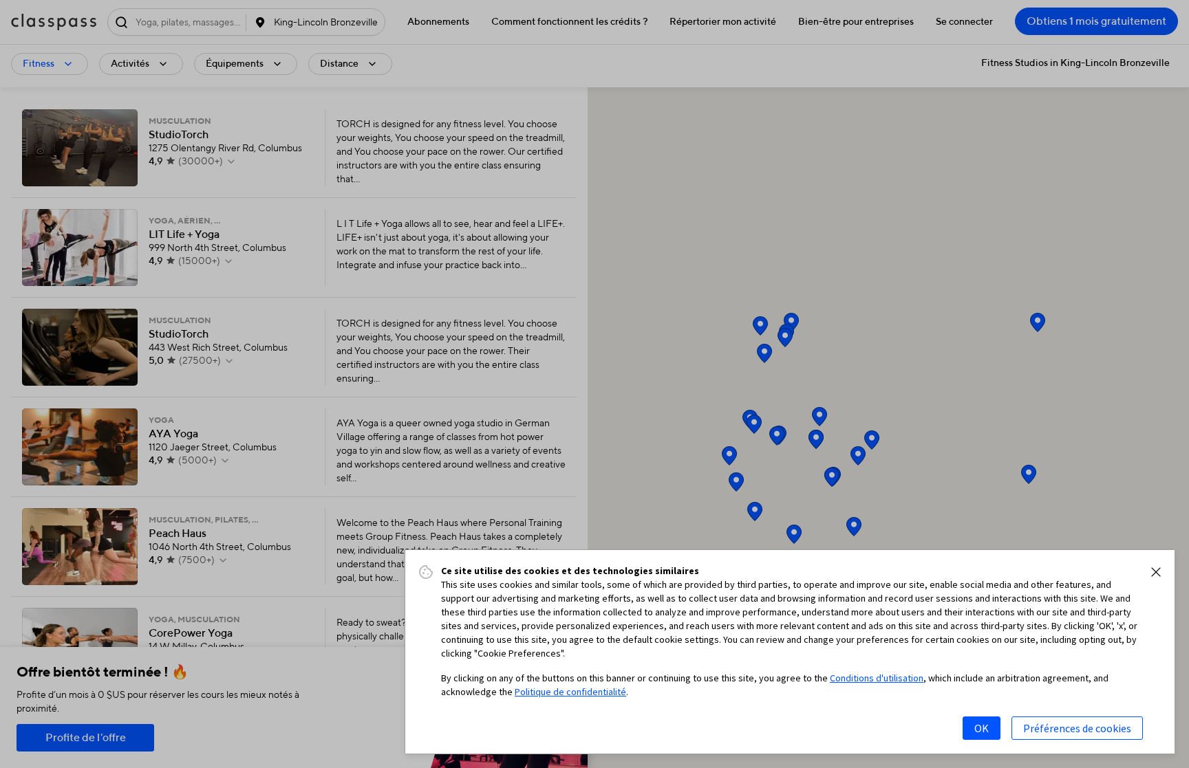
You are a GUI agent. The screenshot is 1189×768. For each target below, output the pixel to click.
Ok (981, 728)
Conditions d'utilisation (876, 678)
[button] (1156, 572)
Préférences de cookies (1077, 728)
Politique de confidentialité (570, 691)
